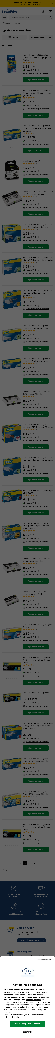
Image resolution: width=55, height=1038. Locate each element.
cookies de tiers (33, 999)
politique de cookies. (12, 1017)
